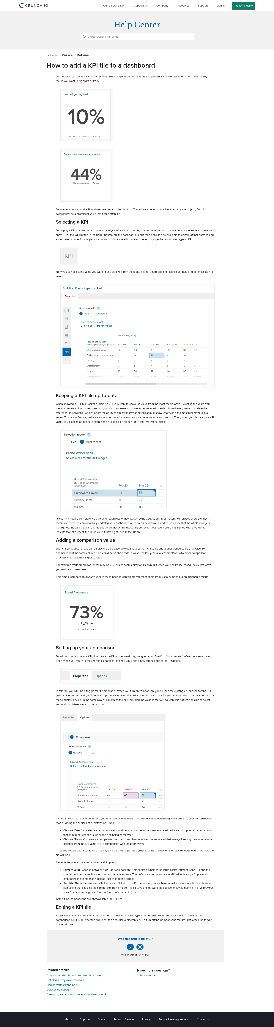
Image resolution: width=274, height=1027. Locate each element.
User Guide (68, 54)
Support (203, 5)
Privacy (146, 1019)
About (68, 1019)
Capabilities (141, 5)
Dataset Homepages (59, 989)
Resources (183, 5)
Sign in (220, 5)
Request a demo (243, 5)
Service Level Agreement (174, 1019)
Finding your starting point (62, 985)
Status (101, 1019)
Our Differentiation (114, 5)
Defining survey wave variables (65, 980)
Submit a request (147, 975)
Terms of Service (124, 1019)
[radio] (130, 947)
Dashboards (83, 54)
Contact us (203, 1019)
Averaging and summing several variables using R (77, 994)
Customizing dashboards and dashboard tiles (74, 975)
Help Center (52, 54)
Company (162, 5)
